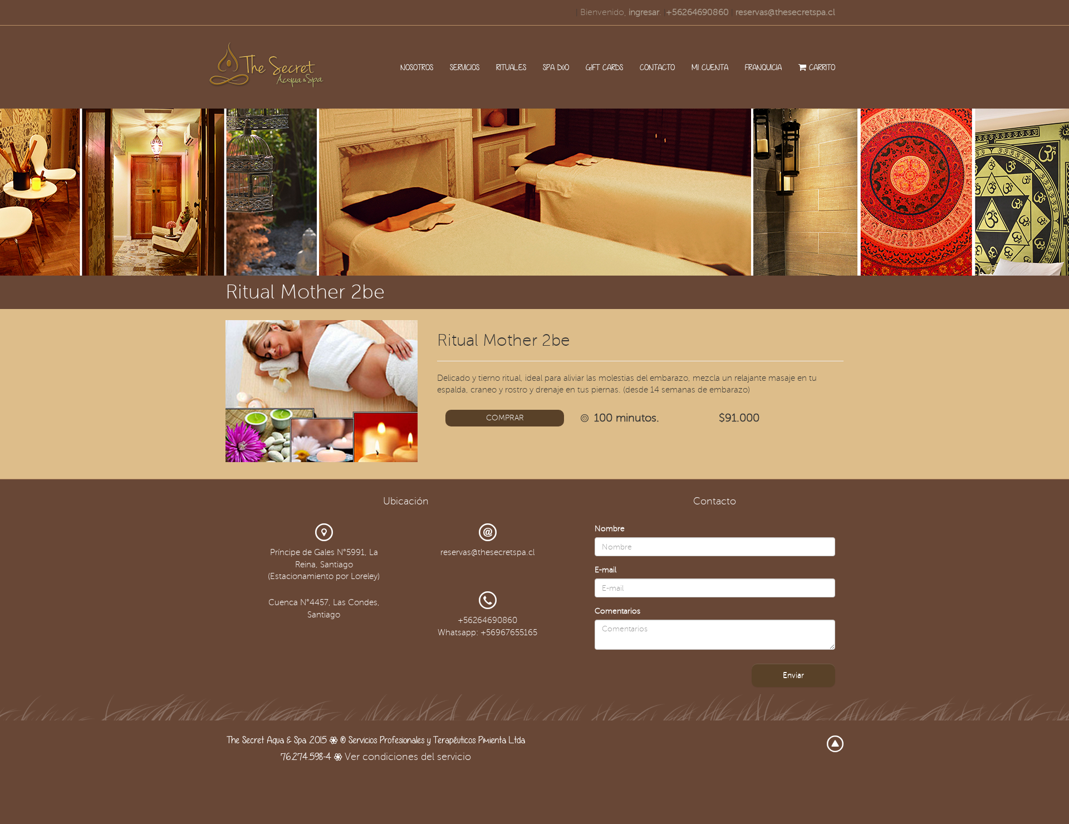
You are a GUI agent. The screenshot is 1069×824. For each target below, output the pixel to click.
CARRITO (820, 67)
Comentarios (617, 611)
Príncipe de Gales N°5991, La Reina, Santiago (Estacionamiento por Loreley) (324, 564)
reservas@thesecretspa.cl (785, 12)
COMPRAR (505, 418)
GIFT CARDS (604, 67)
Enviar (793, 675)
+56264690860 (697, 12)
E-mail (605, 570)
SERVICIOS (464, 67)
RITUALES (511, 67)
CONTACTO (657, 67)
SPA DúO (556, 67)
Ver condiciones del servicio (408, 756)
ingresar (644, 12)
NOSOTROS (416, 67)
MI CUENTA (710, 67)
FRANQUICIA (763, 67)
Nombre (610, 528)
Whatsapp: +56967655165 (487, 632)
